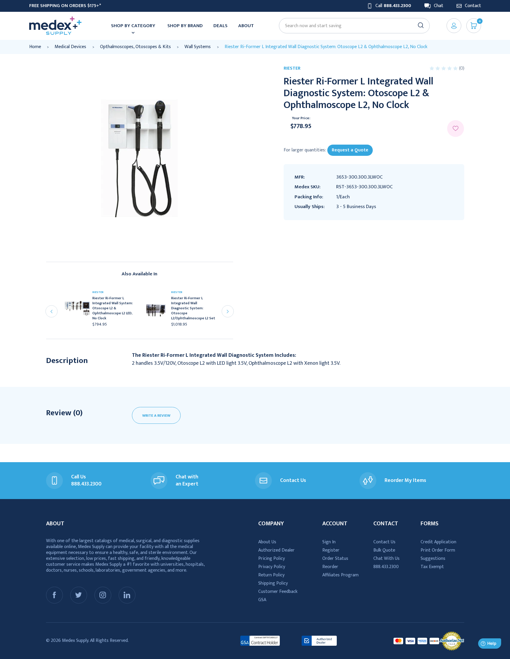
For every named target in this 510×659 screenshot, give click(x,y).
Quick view (80, 310)
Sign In (329, 542)
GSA (262, 600)
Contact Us (384, 542)
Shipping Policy (273, 583)
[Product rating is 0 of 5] (444, 68)
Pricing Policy (271, 558)
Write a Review (156, 415)
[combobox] (351, 26)
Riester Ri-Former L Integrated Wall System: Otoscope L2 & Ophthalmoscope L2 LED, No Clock (112, 308)
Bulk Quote (384, 550)
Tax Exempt (432, 567)
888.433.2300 (386, 567)
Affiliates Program (340, 575)
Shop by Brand (185, 26)
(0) (461, 68)
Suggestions (433, 558)
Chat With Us (386, 558)
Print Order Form (438, 550)
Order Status (335, 558)
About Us (267, 542)
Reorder (330, 567)
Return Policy (271, 575)
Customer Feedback (278, 592)
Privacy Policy (271, 567)
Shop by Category (133, 26)
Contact (473, 5)
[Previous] (51, 311)
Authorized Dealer (276, 550)
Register (330, 550)
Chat (438, 5)
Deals (220, 26)
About (246, 26)
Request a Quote (350, 150)
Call (393, 5)
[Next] (228, 311)
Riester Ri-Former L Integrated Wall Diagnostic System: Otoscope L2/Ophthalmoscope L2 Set (193, 308)
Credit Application (438, 542)
